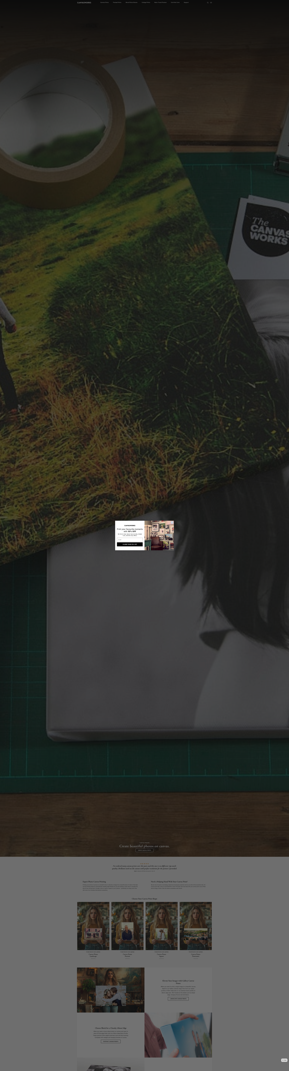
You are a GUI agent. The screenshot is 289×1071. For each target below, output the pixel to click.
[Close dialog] (172, 522)
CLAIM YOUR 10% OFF (130, 544)
